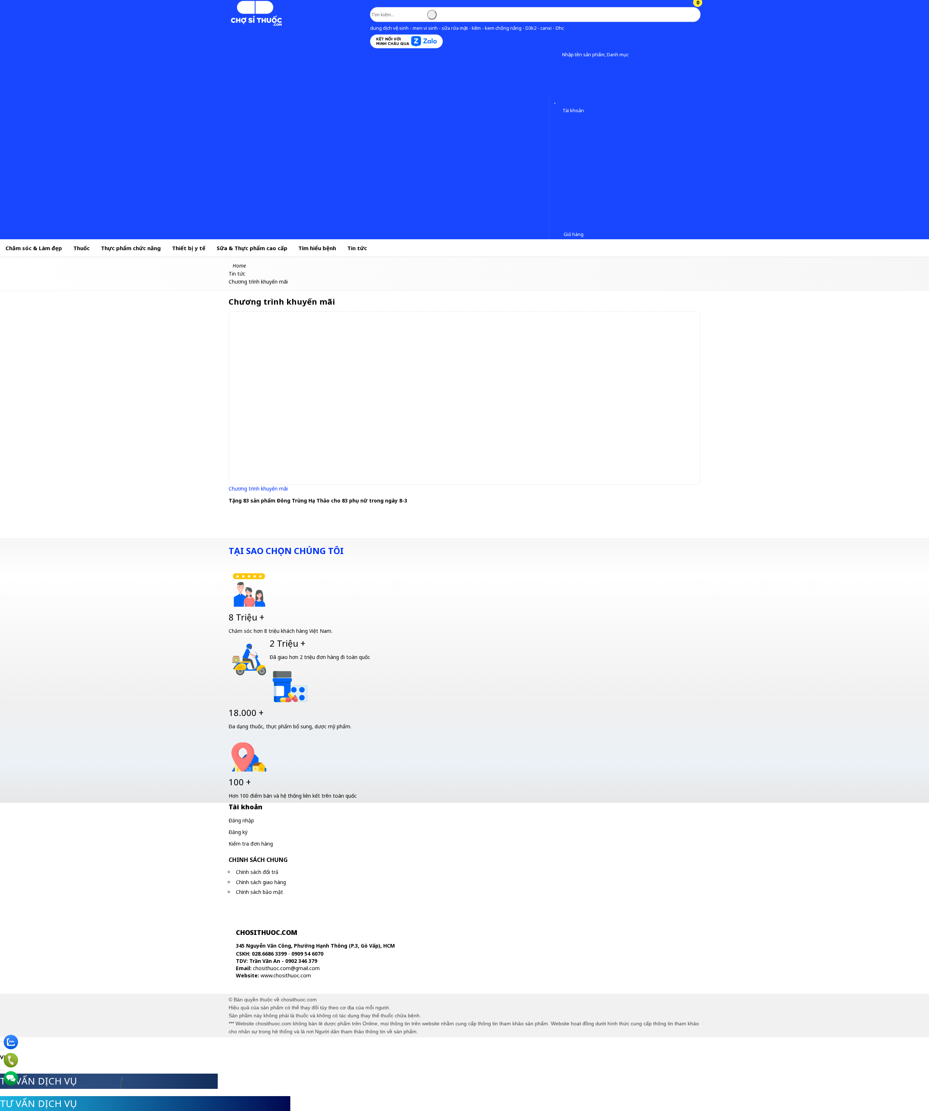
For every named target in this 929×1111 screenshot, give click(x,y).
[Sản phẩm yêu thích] (556, 100)
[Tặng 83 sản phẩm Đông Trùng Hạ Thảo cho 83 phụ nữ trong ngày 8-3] (464, 398)
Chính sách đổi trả (257, 871)
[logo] (256, 24)
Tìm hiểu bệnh (317, 248)
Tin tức (357, 248)
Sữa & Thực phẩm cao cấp (252, 248)
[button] (556, 55)
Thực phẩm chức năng (131, 248)
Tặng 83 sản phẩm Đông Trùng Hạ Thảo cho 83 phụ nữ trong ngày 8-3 (318, 500)
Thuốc (81, 248)
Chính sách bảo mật (259, 891)
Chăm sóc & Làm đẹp (33, 248)
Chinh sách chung (258, 860)
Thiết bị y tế (188, 248)
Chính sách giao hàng (261, 882)
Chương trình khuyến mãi (258, 488)
